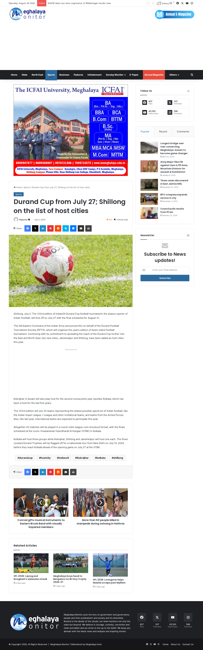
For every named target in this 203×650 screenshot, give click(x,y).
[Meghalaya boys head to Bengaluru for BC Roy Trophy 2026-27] (70, 563)
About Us (175, 644)
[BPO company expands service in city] (149, 199)
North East (37, 74)
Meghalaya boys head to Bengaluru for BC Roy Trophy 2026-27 (69, 579)
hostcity (46, 457)
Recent (163, 131)
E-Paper (134, 74)
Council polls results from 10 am (172, 210)
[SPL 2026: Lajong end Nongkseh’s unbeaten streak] (31, 563)
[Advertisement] (101, 46)
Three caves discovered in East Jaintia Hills (174, 182)
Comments (183, 131)
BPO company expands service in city (173, 196)
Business (64, 74)
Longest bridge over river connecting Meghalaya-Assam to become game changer (174, 148)
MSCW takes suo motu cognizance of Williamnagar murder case (79, 3)
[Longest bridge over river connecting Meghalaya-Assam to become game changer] (149, 148)
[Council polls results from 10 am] (149, 213)
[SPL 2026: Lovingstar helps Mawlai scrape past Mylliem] (110, 565)
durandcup (26, 457)
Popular (145, 131)
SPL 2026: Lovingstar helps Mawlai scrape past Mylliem (109, 581)
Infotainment (95, 74)
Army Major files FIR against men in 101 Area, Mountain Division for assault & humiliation (174, 166)
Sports (51, 74)
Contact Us (187, 644)
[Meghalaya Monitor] (28, 14)
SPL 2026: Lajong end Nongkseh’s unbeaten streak (30, 577)
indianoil (64, 457)
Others (173, 74)
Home (14, 74)
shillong (118, 457)
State (24, 74)
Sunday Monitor (114, 74)
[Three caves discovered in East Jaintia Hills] (149, 185)
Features (78, 74)
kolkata (101, 457)
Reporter (23, 219)
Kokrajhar (83, 457)
